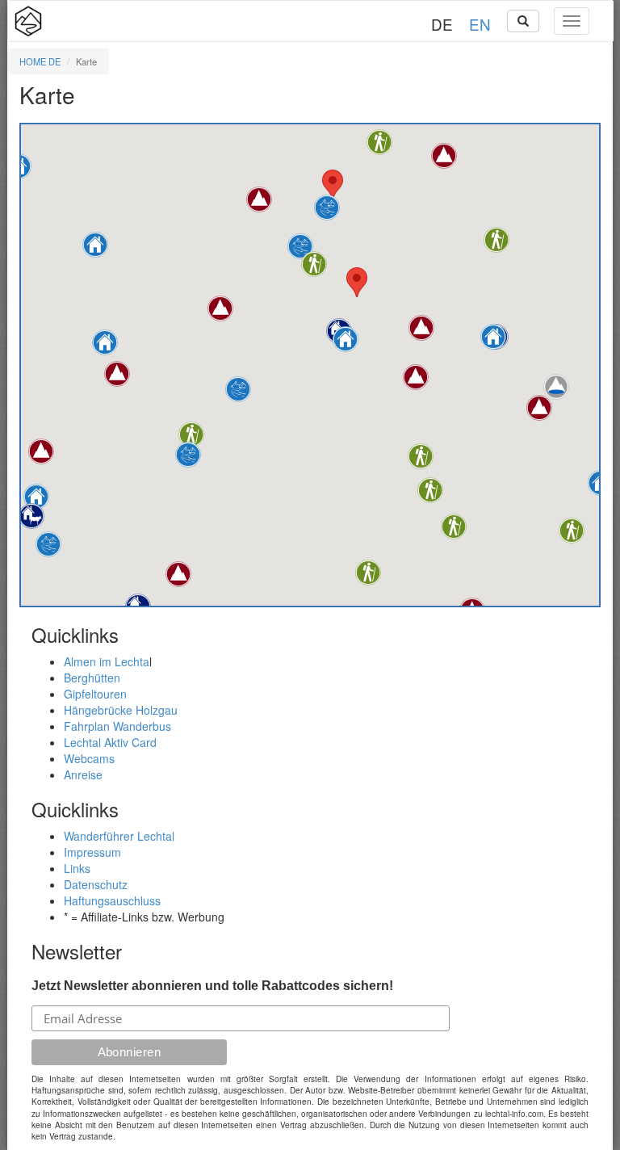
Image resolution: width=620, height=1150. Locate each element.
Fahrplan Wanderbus (117, 726)
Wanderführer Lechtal (119, 836)
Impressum (92, 852)
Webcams (89, 758)
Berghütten (92, 677)
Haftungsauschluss (112, 900)
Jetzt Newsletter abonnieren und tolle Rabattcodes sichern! (212, 986)
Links (77, 868)
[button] (31, 516)
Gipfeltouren (95, 694)
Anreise (83, 774)
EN (480, 24)
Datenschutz (96, 884)
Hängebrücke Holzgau (121, 710)
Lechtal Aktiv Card (110, 742)
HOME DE (40, 61)
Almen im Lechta (106, 661)
